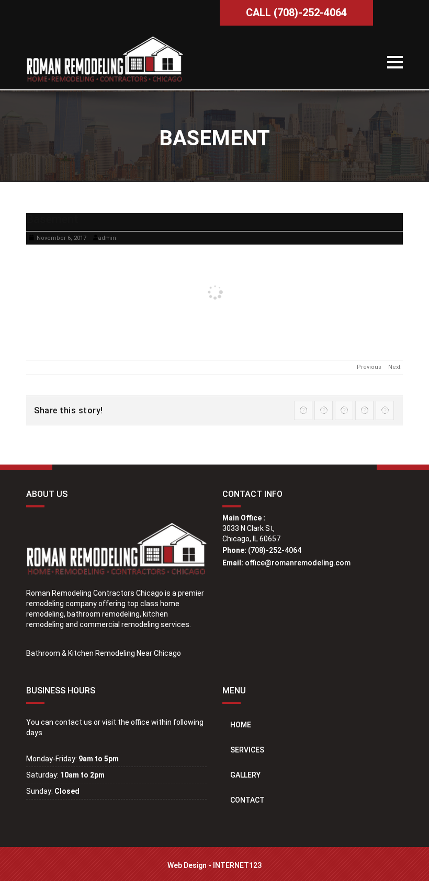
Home (240, 725)
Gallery (245, 775)
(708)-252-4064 (274, 550)
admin (107, 238)
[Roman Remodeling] (104, 60)
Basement (52, 219)
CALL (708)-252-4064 (296, 12)
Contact (247, 800)
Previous (369, 367)
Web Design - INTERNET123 (214, 865)
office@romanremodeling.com (298, 563)
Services (247, 750)
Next (394, 367)
